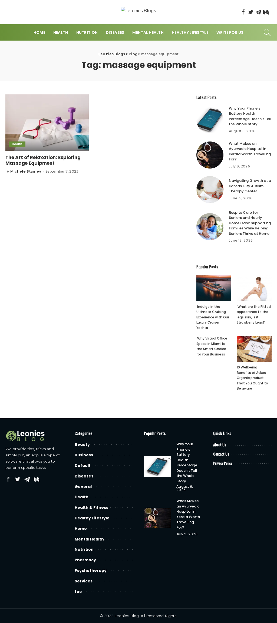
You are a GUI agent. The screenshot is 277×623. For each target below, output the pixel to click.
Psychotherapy (91, 570)
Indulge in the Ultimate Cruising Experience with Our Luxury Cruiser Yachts (212, 317)
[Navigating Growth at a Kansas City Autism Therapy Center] (209, 189)
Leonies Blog (126, 616)
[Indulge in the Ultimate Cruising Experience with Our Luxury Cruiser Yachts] (213, 288)
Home (81, 528)
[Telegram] (258, 12)
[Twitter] (251, 12)
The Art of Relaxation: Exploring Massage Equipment (43, 160)
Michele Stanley (25, 171)
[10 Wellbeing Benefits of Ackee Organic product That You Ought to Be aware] (254, 349)
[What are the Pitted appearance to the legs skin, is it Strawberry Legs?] (254, 288)
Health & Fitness (91, 507)
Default (83, 465)
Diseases (84, 476)
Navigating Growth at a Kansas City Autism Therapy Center (250, 186)
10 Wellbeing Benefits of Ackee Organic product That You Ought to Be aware (252, 378)
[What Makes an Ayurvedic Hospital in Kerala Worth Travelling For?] (209, 155)
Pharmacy (85, 560)
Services (84, 581)
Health (17, 144)
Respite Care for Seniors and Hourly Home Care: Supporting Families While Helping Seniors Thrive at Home (250, 223)
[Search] (267, 32)
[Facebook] (243, 12)
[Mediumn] (266, 12)
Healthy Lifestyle (92, 518)
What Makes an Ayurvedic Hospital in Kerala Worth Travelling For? (250, 151)
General (83, 486)
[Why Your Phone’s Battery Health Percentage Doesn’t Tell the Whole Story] (209, 119)
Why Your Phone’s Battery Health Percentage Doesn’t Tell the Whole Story (250, 116)
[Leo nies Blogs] (138, 12)
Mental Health (89, 539)
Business (84, 455)
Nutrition (84, 549)
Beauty (82, 444)
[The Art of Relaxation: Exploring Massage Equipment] (47, 122)
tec (78, 591)
